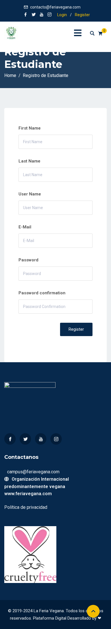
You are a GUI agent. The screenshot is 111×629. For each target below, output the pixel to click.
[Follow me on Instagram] (50, 15)
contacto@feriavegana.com (55, 7)
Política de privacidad (25, 507)
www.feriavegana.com (28, 493)
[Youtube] (40, 439)
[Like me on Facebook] (26, 15)
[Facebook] (10, 439)
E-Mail (24, 227)
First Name (29, 128)
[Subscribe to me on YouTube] (42, 15)
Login (62, 15)
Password (28, 260)
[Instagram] (56, 439)
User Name (29, 194)
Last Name (29, 161)
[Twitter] (25, 439)
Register (82, 15)
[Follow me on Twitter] (34, 15)
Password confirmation (41, 292)
